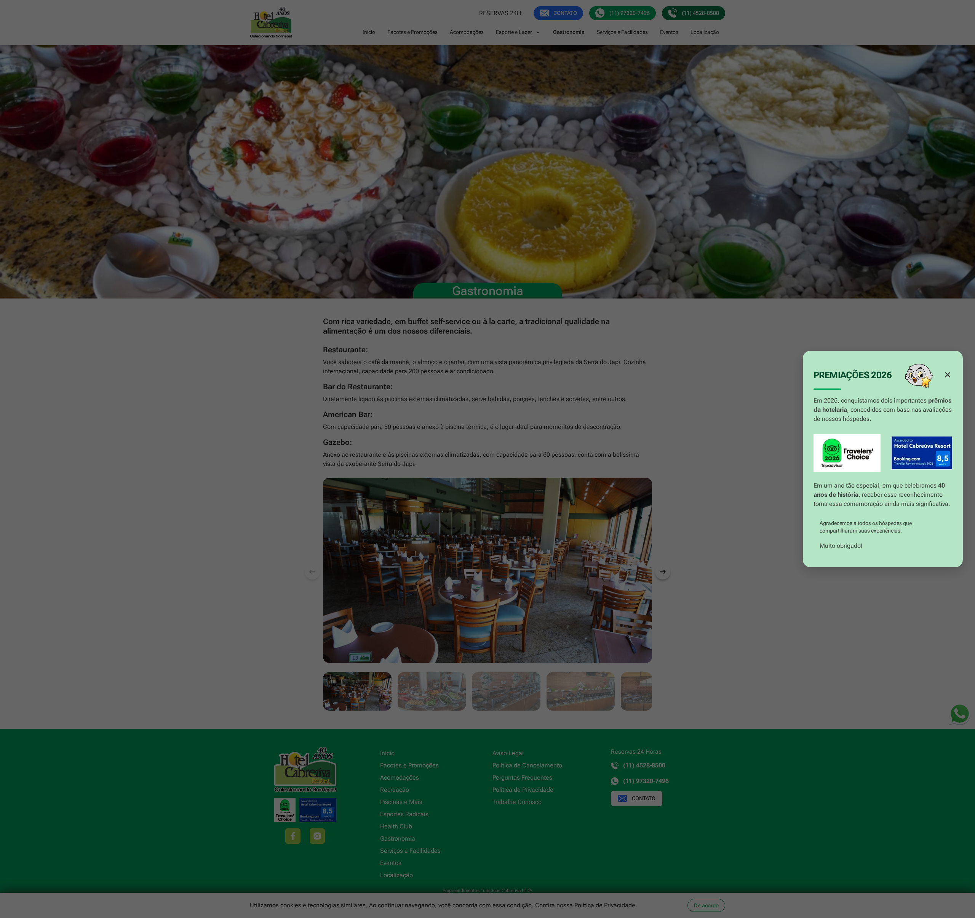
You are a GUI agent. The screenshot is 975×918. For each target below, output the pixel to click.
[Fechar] (947, 374)
